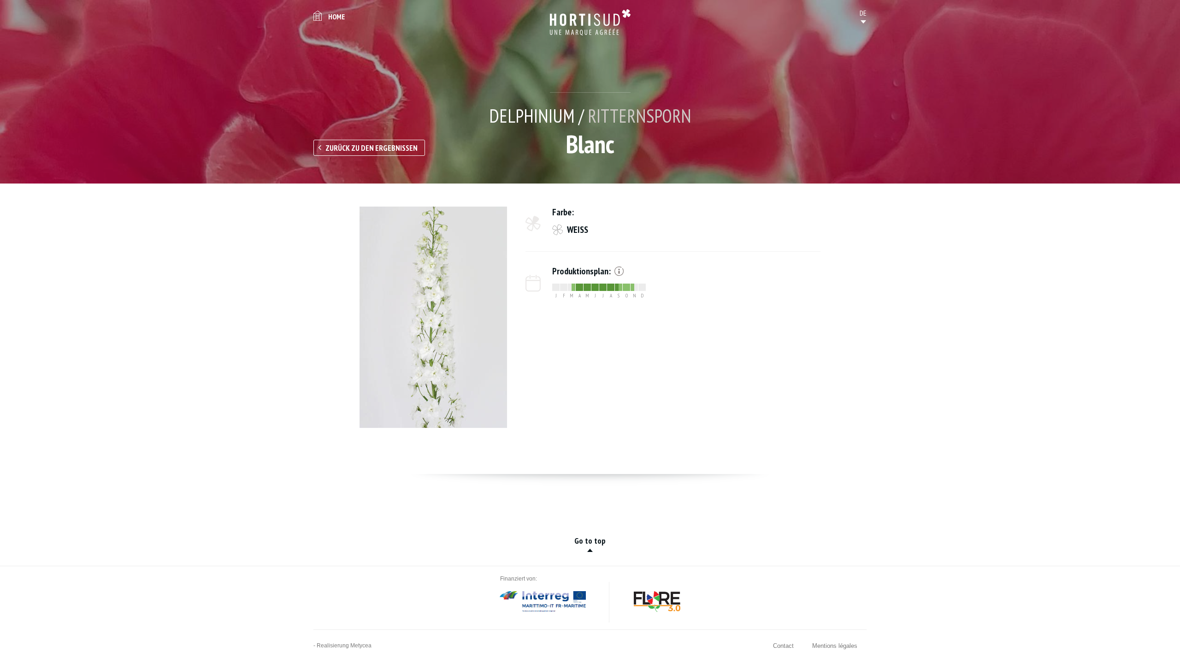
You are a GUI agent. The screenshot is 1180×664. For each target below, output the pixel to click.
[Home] (590, 22)
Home (336, 16)
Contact (783, 645)
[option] (433, 317)
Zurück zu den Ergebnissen (371, 148)
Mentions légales (834, 645)
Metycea (361, 645)
